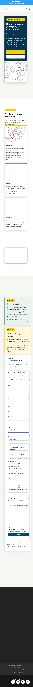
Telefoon (10, 406)
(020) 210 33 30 (16, 2)
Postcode (10, 417)
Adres (9, 411)
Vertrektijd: (10, 442)
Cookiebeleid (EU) (15, 667)
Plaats (9, 422)
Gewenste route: (12, 461)
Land (9, 427)
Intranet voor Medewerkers (15, 665)
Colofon (21, 672)
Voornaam (10, 390)
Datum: (9, 436)
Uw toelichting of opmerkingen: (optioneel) (18, 505)
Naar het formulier (15, 52)
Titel (9, 385)
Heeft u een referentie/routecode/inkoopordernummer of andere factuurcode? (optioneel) (18, 498)
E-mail (9, 401)
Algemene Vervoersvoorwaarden (17, 531)
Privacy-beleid (13, 672)
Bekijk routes (15, 57)
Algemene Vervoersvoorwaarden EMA (15, 669)
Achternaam (11, 396)
